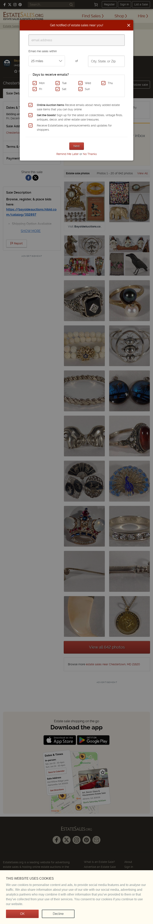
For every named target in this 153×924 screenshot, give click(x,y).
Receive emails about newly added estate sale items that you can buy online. (78, 107)
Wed (88, 83)
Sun (87, 89)
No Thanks (90, 154)
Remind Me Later (67, 154)
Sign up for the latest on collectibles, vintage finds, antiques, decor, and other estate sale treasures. (80, 117)
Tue (64, 83)
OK (22, 914)
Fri (40, 89)
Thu (110, 83)
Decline (58, 914)
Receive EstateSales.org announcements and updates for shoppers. (74, 127)
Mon (42, 83)
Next (77, 146)
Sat (64, 89)
